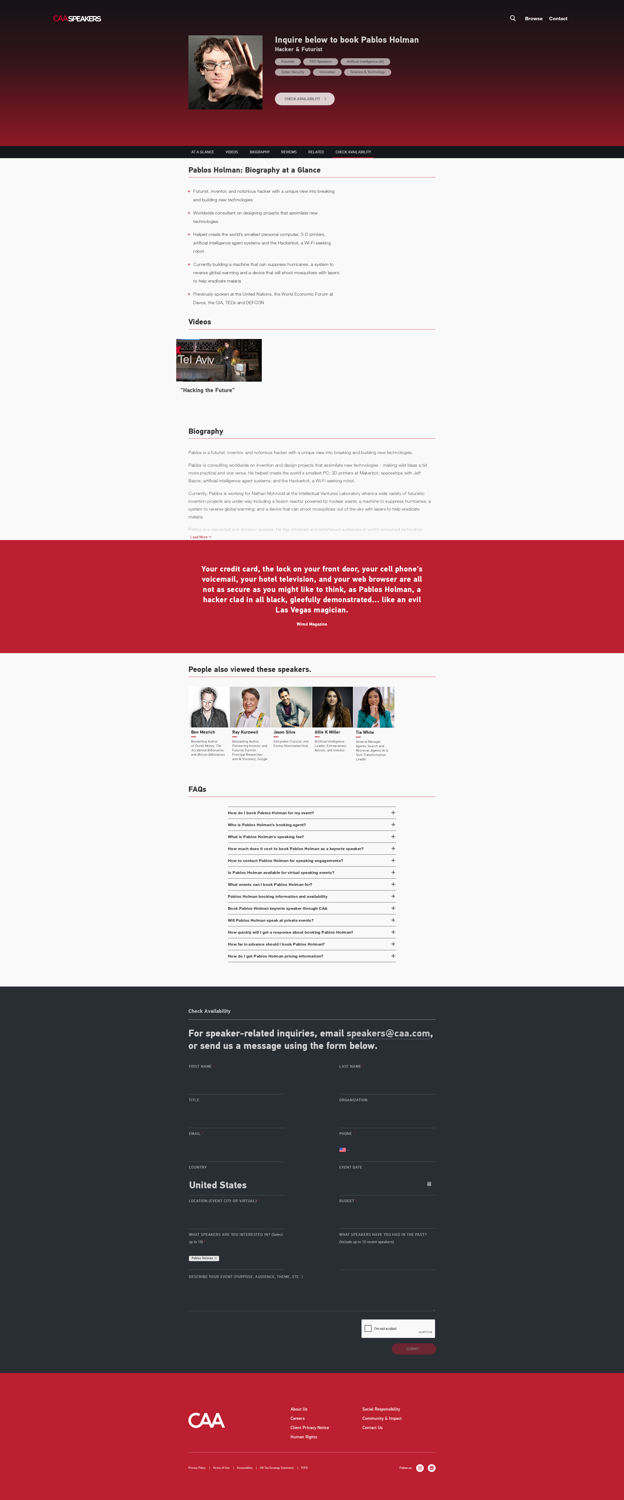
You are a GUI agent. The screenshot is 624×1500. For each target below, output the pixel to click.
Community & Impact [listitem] (382, 1418)
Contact (558, 18)
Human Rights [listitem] (304, 1437)
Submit (412, 1348)
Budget (346, 1201)
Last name (350, 1066)
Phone (346, 1133)
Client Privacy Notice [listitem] (310, 1427)
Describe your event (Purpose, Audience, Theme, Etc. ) (246, 1276)
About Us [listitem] (299, 1409)
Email (195, 1133)
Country (197, 1167)
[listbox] (387, 1217)
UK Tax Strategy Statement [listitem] (277, 1468)
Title (194, 1100)
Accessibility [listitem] (245, 1468)
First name (200, 1066)
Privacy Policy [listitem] (197, 1468)
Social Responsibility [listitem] (381, 1409)
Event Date (350, 1167)
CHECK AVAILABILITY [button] (302, 99)
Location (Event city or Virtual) (223, 1201)
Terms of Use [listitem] (221, 1468)
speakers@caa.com (388, 1034)
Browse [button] (534, 18)
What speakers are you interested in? (236, 1238)
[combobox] (237, 1183)
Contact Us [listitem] (372, 1427)
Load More (199, 537)
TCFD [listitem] (304, 1468)
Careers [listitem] (298, 1418)
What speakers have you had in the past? (383, 1238)
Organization (353, 1100)
